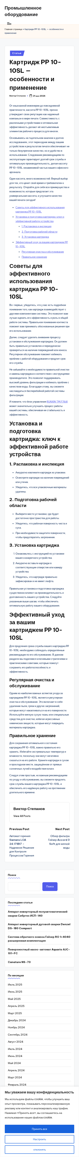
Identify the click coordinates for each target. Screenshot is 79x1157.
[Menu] (9, 23)
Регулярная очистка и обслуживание (43, 251)
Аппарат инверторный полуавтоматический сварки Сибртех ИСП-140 (37, 913)
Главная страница (13, 29)
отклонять (39, 1149)
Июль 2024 (15, 1049)
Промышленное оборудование (23, 11)
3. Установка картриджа (35, 236)
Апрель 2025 (16, 1006)
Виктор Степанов (29, 808)
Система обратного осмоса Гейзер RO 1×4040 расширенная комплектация (39, 938)
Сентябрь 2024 (18, 1034)
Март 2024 (15, 1077)
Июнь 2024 (15, 1056)
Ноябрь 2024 (16, 1027)
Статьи (16, 53)
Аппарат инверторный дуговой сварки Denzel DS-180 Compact (39, 926)
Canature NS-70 (19, 962)
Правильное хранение (34, 256)
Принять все (39, 1129)
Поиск (12, 875)
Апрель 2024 (16, 1070)
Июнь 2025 (15, 991)
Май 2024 (14, 1063)
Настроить (39, 1139)
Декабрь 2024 (17, 1020)
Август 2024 (15, 1041)
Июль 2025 (15, 984)
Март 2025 (15, 1013)
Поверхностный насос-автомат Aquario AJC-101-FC (39, 951)
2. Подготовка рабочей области (39, 231)
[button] (21, 815)
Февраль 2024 (17, 1084)
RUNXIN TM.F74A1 (57, 401)
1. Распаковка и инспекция (36, 226)
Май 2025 (14, 999)
